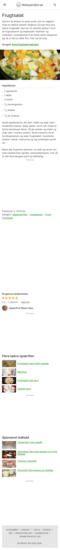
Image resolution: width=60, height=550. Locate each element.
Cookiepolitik (41, 533)
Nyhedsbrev (12, 530)
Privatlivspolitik (23, 533)
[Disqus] (30, 256)
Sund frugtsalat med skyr (25, 44)
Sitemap (47, 530)
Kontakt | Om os (30, 530)
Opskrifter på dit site (30, 536)
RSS (10, 533)
